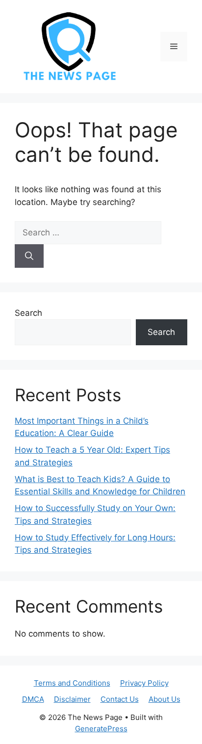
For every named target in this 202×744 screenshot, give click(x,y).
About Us (164, 699)
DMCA (33, 699)
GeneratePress (101, 728)
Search (28, 313)
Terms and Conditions (72, 683)
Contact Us (120, 699)
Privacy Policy (144, 683)
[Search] (29, 256)
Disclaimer (72, 699)
